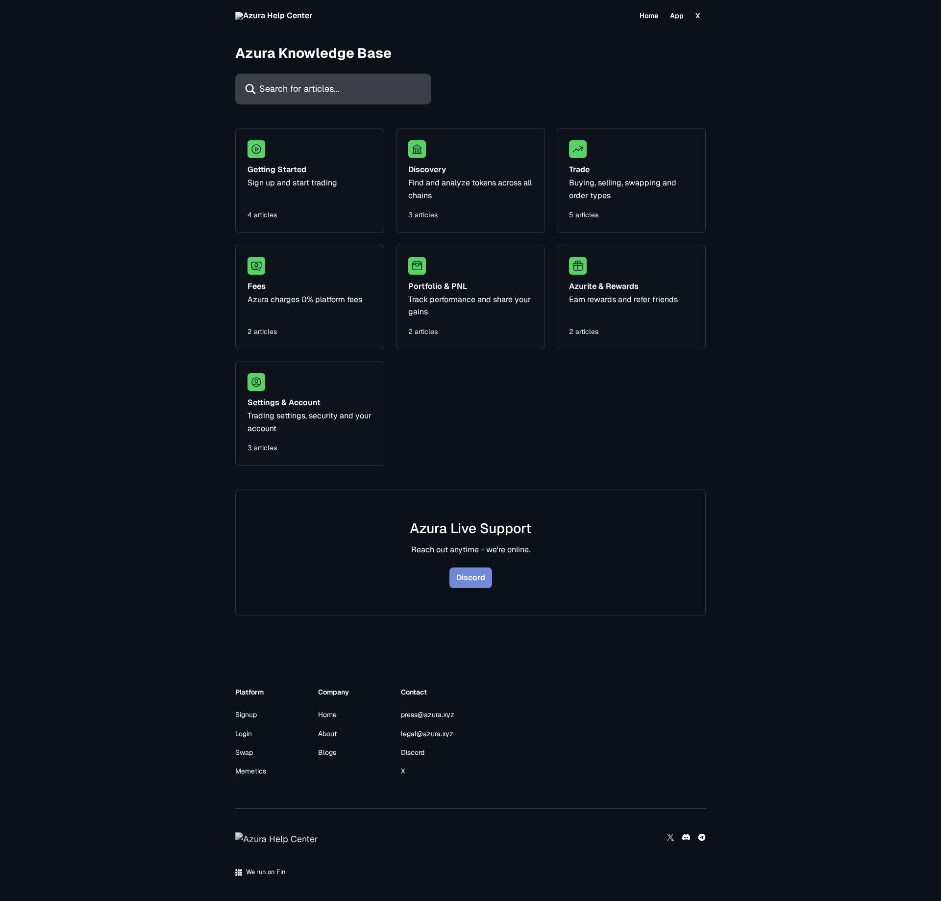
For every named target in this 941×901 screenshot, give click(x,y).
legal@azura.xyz (427, 733)
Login (243, 733)
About (327, 733)
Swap (244, 752)
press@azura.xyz (427, 714)
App (677, 15)
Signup (246, 714)
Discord (470, 577)
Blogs (327, 752)
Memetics (250, 771)
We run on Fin (266, 872)
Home (649, 15)
